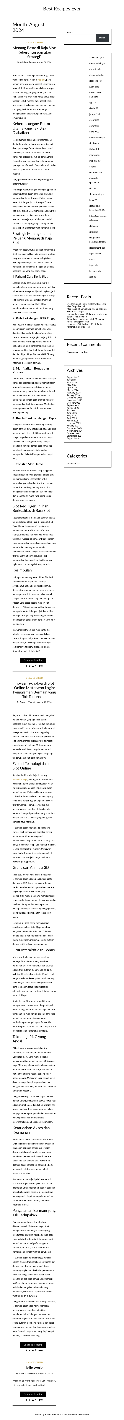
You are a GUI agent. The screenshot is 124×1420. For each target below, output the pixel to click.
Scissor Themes (52, 1415)
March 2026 (72, 390)
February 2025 (74, 423)
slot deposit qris (96, 194)
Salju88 (92, 167)
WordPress (84, 1415)
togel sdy (93, 265)
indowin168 (94, 155)
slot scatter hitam (97, 248)
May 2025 (72, 416)
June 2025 (72, 413)
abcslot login (95, 69)
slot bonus (94, 143)
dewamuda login (97, 64)
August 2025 (73, 408)
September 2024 (75, 436)
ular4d (92, 260)
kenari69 (93, 200)
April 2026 (72, 388)
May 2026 (72, 385)
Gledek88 (93, 108)
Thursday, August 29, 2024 (40, 702)
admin (23, 62)
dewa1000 (94, 126)
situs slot (93, 232)
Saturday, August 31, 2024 (40, 62)
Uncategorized (34, 43)
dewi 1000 (94, 120)
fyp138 (92, 103)
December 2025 (74, 398)
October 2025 (73, 403)
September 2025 (75, 406)
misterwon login (20, 780)
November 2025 (74, 400)
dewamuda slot (96, 75)
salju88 (92, 277)
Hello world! (34, 1368)
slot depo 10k (95, 81)
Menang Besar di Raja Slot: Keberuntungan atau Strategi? (34, 52)
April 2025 (72, 418)
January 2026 (73, 395)
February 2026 (74, 393)
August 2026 (73, 377)
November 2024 (74, 431)
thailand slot (95, 149)
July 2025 (71, 410)
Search (70, 33)
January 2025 (73, 426)
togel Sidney (95, 254)
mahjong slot (95, 161)
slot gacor (93, 226)
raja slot (41, 80)
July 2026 (71, 380)
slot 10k (93, 189)
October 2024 (73, 434)
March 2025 (72, 421)
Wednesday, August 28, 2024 (40, 1374)
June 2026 (72, 383)
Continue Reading (33, 660)
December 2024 (74, 428)
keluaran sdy (95, 271)
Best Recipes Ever (62, 9)
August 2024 (73, 439)
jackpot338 (94, 114)
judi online (94, 87)
